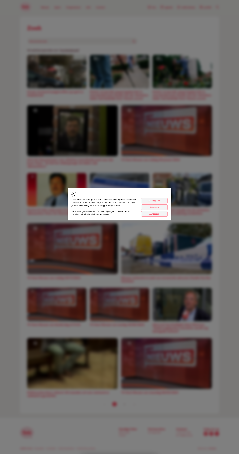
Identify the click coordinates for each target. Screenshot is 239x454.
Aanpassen (154, 214)
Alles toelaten (154, 201)
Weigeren (154, 207)
